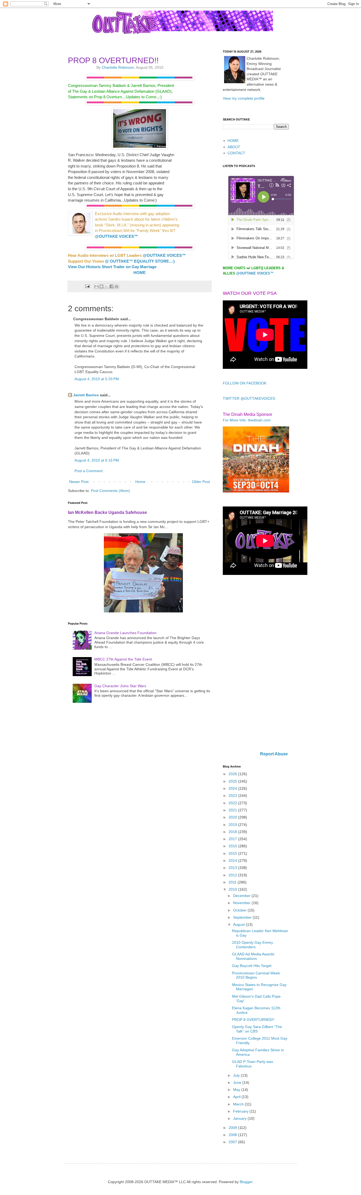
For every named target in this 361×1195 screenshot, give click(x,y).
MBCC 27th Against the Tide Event (123, 659)
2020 (233, 817)
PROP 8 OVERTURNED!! (253, 1019)
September (243, 917)
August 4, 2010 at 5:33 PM (97, 379)
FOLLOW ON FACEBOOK (244, 383)
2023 (233, 795)
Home (140, 482)
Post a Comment (89, 471)
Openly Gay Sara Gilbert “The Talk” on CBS (257, 1029)
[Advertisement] (256, 663)
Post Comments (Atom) (110, 491)
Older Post (201, 482)
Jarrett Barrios (86, 395)
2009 (233, 1128)
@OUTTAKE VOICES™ (116, 236)
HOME (139, 272)
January (240, 1118)
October (240, 910)
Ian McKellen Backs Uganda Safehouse (107, 512)
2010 (233, 889)
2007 (233, 1142)
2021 (233, 810)
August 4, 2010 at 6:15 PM (97, 460)
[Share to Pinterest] (116, 286)
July (237, 1075)
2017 (233, 839)
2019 (233, 824)
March (239, 1104)
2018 (233, 832)
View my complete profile (244, 98)
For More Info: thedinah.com (247, 420)
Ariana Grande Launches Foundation (125, 633)
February (241, 1111)
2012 (233, 875)
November (242, 903)
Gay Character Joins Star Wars (120, 686)
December (242, 896)
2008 (233, 1135)
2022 (233, 803)
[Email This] (96, 286)
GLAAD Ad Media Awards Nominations (253, 956)
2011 (233, 882)
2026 (233, 774)
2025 (233, 781)
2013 (233, 868)
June (237, 1082)
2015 (233, 853)
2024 (233, 788)
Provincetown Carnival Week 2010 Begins (256, 975)
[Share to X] (106, 286)
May (237, 1089)
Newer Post (79, 482)
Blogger (246, 1182)
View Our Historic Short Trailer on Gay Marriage (112, 266)
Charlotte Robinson (118, 67)
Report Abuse (274, 753)
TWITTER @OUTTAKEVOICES (249, 398)
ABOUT (234, 147)
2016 (233, 846)
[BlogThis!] (101, 286)
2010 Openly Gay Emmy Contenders (252, 944)
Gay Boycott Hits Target (251, 966)
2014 (233, 860)
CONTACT (236, 153)
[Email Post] (87, 286)
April (237, 1097)
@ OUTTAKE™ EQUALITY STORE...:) (140, 261)
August (239, 924)
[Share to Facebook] (111, 286)
